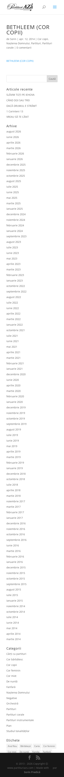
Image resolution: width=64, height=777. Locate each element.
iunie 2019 (12, 440)
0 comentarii (24, 47)
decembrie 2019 (16, 407)
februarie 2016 (15, 556)
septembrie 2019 (16, 424)
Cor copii (43, 39)
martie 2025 (13, 203)
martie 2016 (13, 551)
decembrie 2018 (16, 473)
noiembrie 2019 (15, 413)
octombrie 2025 (15, 175)
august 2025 (13, 181)
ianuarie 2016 (14, 562)
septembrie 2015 (16, 584)
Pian (9, 725)
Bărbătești (25, 746)
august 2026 (13, 131)
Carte (37, 746)
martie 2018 (13, 495)
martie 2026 (13, 148)
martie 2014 (13, 639)
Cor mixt (11, 676)
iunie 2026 (12, 137)
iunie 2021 (12, 341)
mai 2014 (11, 628)
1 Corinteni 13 (14, 111)
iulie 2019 (12, 435)
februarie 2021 (15, 363)
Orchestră (12, 703)
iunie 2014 (12, 622)
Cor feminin (13, 670)
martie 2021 (13, 357)
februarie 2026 (15, 153)
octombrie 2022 (15, 286)
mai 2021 (11, 346)
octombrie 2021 (15, 330)
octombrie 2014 (15, 611)
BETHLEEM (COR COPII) (19, 61)
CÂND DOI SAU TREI (18, 100)
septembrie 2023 (16, 236)
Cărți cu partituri (16, 654)
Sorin (13, 39)
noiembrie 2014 (15, 606)
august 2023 (13, 242)
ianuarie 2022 (14, 324)
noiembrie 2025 (15, 170)
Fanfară (10, 687)
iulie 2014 (12, 617)
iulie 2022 (12, 302)
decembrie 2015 (16, 567)
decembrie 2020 (16, 374)
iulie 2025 (12, 186)
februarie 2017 (15, 512)
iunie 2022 (12, 308)
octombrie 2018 (15, 479)
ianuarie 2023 (14, 280)
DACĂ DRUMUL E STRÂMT (21, 106)
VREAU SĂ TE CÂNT (17, 116)
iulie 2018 (12, 484)
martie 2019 (13, 457)
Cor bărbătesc (14, 659)
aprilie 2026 (13, 142)
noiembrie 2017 (15, 501)
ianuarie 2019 (14, 468)
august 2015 (13, 589)
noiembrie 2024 (15, 219)
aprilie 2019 (13, 451)
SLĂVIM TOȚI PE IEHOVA (20, 94)
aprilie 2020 (13, 385)
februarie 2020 (15, 396)
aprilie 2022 (13, 313)
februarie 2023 (15, 275)
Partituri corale (15, 714)
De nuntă (11, 681)
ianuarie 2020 (14, 402)
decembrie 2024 (16, 214)
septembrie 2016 (16, 540)
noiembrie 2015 (15, 573)
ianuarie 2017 (14, 517)
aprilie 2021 (13, 352)
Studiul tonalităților (18, 731)
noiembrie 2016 (15, 529)
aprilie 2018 (13, 490)
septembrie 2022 (16, 291)
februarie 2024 (15, 225)
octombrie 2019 (15, 418)
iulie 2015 (12, 595)
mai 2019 (11, 446)
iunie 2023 (12, 253)
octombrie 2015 (15, 578)
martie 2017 (13, 506)
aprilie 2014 (13, 633)
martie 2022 (13, 319)
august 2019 (13, 429)
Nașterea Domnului (18, 43)
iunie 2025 (12, 192)
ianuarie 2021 (14, 368)
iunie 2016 (12, 545)
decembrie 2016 (16, 523)
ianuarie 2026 (14, 159)
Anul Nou (12, 746)
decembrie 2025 (16, 164)
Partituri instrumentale (20, 720)
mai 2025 (11, 197)
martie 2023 (13, 269)
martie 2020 (13, 391)
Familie (35, 751)
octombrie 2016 (15, 534)
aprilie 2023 (13, 264)
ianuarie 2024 (14, 231)
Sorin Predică (32, 772)
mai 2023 (11, 258)
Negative (11, 698)
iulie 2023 (12, 247)
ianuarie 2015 (14, 600)
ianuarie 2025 (14, 208)
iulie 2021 (12, 335)
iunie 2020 (12, 380)
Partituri (36, 43)
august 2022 (13, 297)
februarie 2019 (15, 462)
